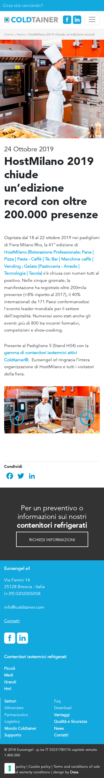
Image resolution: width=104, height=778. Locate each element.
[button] (52, 539)
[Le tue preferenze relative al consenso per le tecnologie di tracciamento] (9, 768)
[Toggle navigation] (92, 19)
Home (8, 34)
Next (87, 418)
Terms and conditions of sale (77, 766)
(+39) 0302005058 (22, 593)
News (21, 34)
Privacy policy (15, 766)
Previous (17, 418)
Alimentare (14, 707)
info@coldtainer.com (24, 607)
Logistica (12, 721)
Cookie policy (39, 766)
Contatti (12, 621)
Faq (57, 701)
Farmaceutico (16, 714)
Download (63, 707)
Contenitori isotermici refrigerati (35, 656)
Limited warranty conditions (28, 772)
